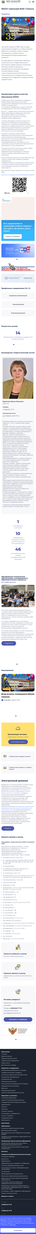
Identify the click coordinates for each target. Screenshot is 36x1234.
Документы (5, 1159)
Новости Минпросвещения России (12, 1092)
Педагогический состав (9, 1058)
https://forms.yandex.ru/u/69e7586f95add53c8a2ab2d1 (17, 175)
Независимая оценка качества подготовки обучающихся (15, 1147)
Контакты (4, 1151)
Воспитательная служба (9, 1130)
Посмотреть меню (18, 742)
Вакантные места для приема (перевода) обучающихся (14, 1179)
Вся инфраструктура (8, 582)
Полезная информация (8, 1098)
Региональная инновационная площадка (14, 1083)
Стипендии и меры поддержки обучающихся (16, 1191)
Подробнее (5, 14)
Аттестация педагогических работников (14, 1075)
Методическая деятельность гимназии (13, 1070)
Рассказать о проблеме (18, 1019)
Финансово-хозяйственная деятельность (14, 1176)
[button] (30, 2)
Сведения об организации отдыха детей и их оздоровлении (16, 1137)
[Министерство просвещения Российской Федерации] (18, 1031)
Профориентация (7, 1118)
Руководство (5, 1171)
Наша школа (5, 1052)
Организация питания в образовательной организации (15, 1168)
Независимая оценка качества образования (16, 1141)
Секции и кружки (7, 1111)
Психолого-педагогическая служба (12, 1128)
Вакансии (4, 1088)
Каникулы (4, 1109)
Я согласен (18, 1230)
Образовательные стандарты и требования (15, 1163)
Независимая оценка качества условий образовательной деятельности (14, 1144)
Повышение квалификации (10, 1077)
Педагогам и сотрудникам (10, 1068)
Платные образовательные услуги (12, 1165)
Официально (5, 1126)
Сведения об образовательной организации (16, 1154)
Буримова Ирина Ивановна (13, 401)
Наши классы (5, 1063)
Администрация (6, 1056)
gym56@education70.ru (12, 1013)
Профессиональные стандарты (11, 1072)
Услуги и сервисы (7, 1115)
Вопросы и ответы (7, 1196)
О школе (4, 1054)
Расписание (5, 1123)
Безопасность (5, 1120)
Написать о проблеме (13, 236)
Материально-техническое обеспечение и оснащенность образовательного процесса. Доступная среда (15, 1187)
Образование (5, 1161)
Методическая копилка (8, 1081)
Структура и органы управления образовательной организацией (11, 1182)
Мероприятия (5, 1104)
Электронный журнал (8, 1090)
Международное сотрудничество (12, 1174)
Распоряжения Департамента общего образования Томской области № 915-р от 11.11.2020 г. (15, 791)
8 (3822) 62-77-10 (6, 1204)
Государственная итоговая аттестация (13, 1102)
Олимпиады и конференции (10, 1113)
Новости (4, 1107)
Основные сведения (8, 1156)
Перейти (8, 828)
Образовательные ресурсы (10, 1086)
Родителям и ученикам (9, 1095)
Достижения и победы (8, 1065)
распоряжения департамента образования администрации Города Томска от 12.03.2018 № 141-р (17, 808)
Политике (12, 1225)
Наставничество (6, 1079)
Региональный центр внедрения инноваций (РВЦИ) (15, 1133)
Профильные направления (10, 1060)
